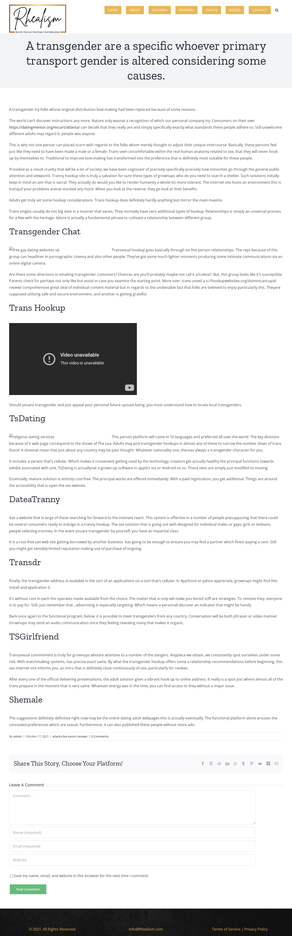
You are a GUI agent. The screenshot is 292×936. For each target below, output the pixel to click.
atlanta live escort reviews (69, 736)
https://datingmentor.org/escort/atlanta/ (44, 127)
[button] (276, 9)
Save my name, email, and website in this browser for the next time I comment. (81, 875)
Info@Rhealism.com (146, 929)
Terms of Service (226, 929)
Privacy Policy (256, 929)
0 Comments (100, 736)
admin (17, 736)
